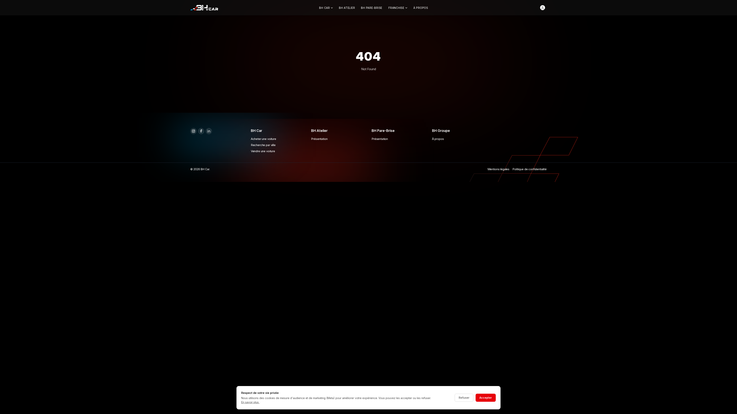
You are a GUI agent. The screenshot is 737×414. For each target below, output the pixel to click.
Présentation (319, 139)
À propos (420, 7)
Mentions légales (498, 169)
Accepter (485, 397)
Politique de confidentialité (529, 169)
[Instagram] (193, 131)
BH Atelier (347, 7)
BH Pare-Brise (371, 7)
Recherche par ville (263, 145)
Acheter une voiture (263, 139)
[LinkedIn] (209, 131)
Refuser (464, 397)
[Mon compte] (543, 8)
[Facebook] (201, 131)
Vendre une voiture (263, 151)
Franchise (396, 7)
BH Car (324, 7)
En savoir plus (250, 402)
